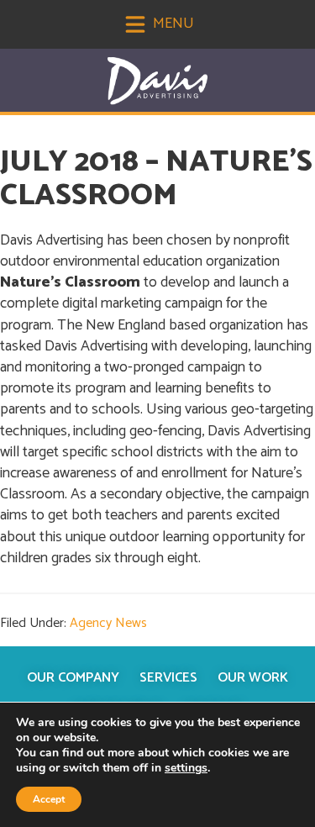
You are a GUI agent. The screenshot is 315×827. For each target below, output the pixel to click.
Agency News (108, 623)
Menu (172, 23)
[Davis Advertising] (158, 81)
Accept (49, 799)
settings (186, 768)
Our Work (253, 677)
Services (168, 677)
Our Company (73, 677)
